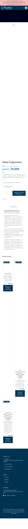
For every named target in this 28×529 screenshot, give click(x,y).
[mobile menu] (26, 8)
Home (5, 16)
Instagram (6, 479)
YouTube (6, 482)
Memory (19, 16)
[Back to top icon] (14, 506)
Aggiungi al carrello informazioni (19, 193)
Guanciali (12, 16)
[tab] (14, 206)
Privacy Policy (15, 510)
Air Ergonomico (8, 412)
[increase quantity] (10, 193)
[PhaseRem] (6, 8)
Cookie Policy (21, 510)
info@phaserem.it (8, 469)
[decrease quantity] (4, 193)
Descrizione (14, 206)
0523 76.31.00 (18, 4)
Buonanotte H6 (8, 273)
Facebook (6, 477)
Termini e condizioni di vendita (9, 512)
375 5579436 (13, 495)
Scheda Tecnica (8, 186)
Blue (20, 370)
